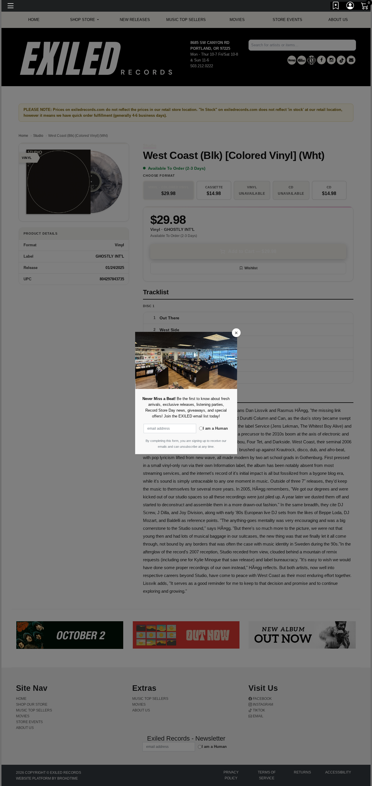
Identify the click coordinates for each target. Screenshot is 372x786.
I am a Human (215, 428)
